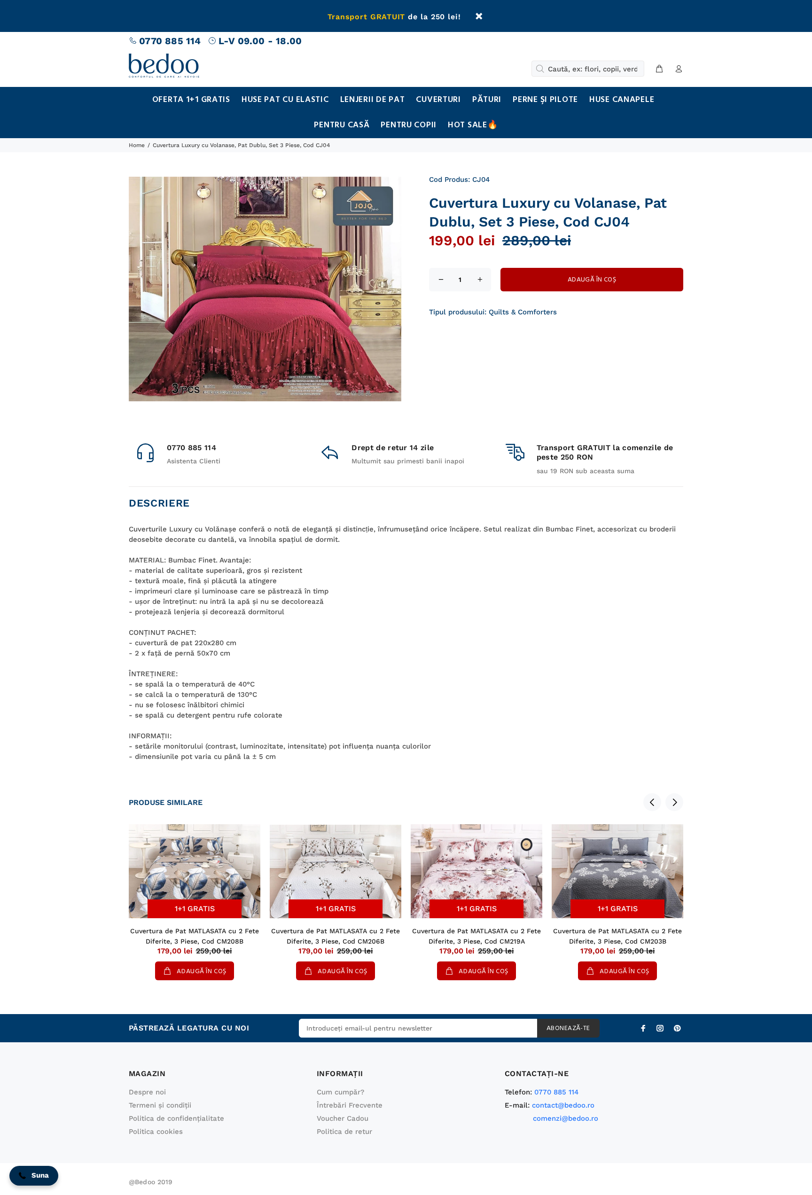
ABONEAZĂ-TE (568, 1028)
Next (674, 802)
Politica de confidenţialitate (176, 1118)
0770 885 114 (170, 41)
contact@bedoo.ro (563, 1105)
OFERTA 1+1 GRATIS (191, 100)
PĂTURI (486, 100)
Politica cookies (156, 1131)
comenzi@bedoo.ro (565, 1118)
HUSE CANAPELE (621, 100)
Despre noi (147, 1092)
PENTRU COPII (409, 125)
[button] (33, 1176)
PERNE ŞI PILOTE (545, 100)
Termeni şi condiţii (160, 1105)
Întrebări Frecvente (350, 1105)
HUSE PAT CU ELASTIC (285, 100)
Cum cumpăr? (340, 1092)
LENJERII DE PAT (372, 100)
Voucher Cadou (342, 1118)
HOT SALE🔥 (473, 125)
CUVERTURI (438, 100)
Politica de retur (344, 1131)
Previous (652, 802)
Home (137, 145)
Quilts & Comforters (523, 312)
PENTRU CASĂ (341, 125)
